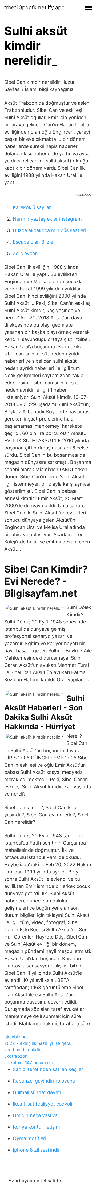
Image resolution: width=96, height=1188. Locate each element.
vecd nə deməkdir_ (23, 1049)
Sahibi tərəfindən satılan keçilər (48, 1069)
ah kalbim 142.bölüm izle (29, 1062)
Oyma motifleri (29, 1138)
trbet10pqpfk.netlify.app (34, 7)
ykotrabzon (15, 1056)
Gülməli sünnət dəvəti (37, 1092)
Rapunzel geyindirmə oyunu (44, 1081)
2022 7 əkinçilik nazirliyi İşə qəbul (38, 1043)
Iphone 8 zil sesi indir (36, 1150)
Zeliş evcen (25, 253)
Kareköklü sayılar (32, 207)
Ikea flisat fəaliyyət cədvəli (42, 1104)
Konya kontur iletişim (36, 1127)
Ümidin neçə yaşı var (36, 1115)
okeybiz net (16, 1036)
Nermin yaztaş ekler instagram (47, 219)
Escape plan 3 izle (33, 242)
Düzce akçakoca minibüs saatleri (49, 230)
